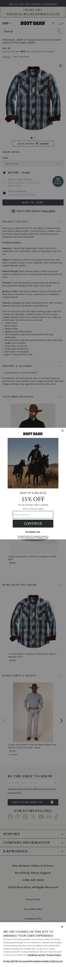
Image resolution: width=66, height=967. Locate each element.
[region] (33, 944)
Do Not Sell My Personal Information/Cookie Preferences (33, 961)
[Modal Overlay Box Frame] (33, 483)
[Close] (62, 926)
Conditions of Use (36, 955)
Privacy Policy (53, 955)
